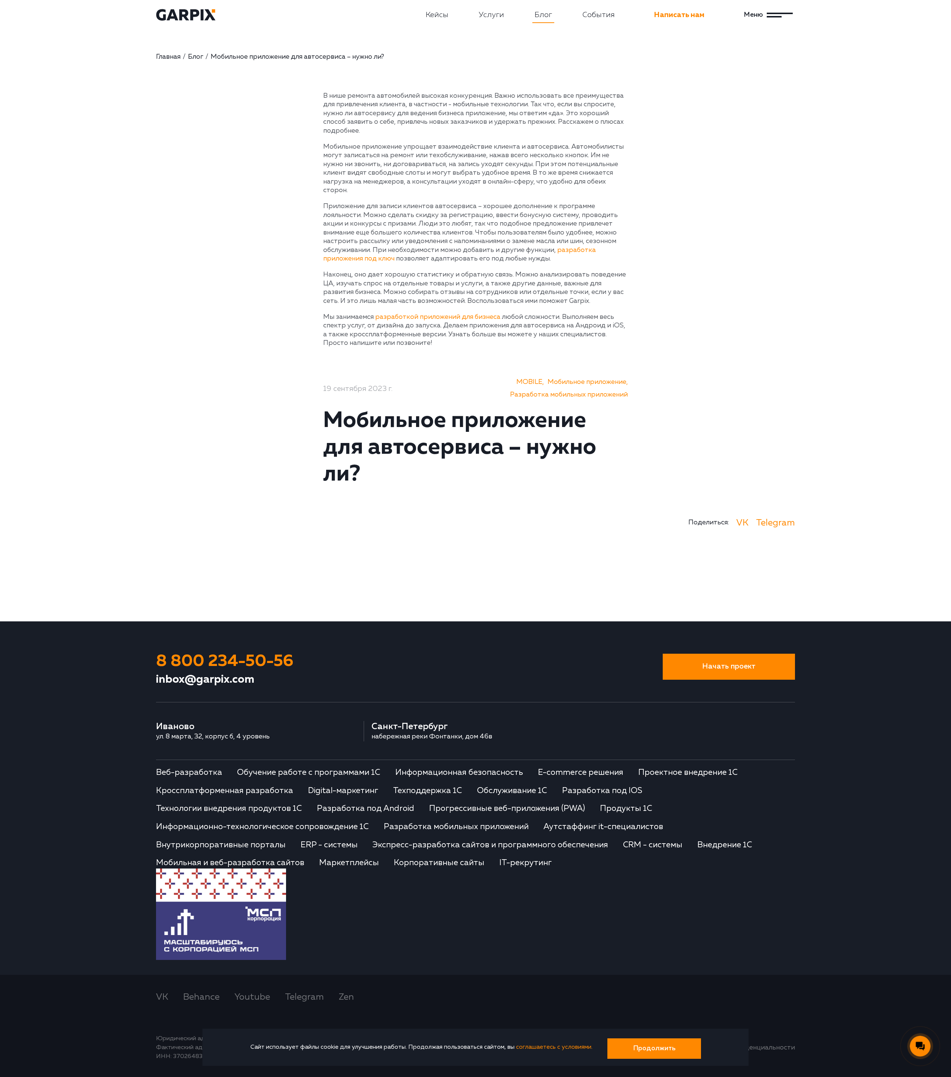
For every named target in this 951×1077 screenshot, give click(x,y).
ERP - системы (329, 845)
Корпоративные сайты (439, 863)
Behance (201, 997)
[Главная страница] (185, 15)
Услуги (491, 15)
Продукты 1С (626, 809)
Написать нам (679, 15)
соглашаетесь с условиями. (554, 1047)
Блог (543, 15)
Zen (346, 997)
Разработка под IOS (602, 791)
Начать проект (729, 666)
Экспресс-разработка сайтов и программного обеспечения (490, 845)
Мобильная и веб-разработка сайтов (230, 863)
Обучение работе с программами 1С (308, 773)
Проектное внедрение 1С (688, 773)
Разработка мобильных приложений (569, 394)
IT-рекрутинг (525, 863)
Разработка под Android (365, 809)
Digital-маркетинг (343, 791)
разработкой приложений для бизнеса (437, 317)
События (598, 15)
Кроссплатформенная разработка (224, 791)
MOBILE (529, 382)
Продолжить (654, 1048)
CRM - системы (652, 845)
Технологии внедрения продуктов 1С (229, 809)
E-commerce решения (580, 773)
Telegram (775, 522)
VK (742, 522)
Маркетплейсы (349, 863)
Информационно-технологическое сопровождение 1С (262, 827)
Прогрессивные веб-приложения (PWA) (507, 809)
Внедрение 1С (724, 845)
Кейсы (437, 15)
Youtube (252, 997)
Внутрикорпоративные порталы (221, 845)
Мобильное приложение (587, 382)
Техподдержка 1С (427, 791)
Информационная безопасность (459, 773)
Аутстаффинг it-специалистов (603, 827)
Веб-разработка (189, 773)
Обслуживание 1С (512, 791)
